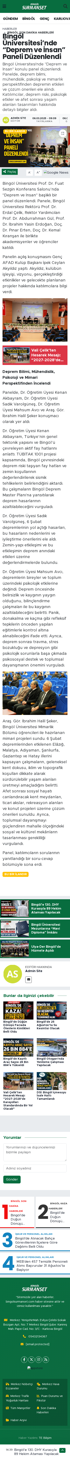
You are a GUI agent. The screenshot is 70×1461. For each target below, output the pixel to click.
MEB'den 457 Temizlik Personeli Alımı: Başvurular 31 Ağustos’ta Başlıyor (42, 1266)
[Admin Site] (12, 973)
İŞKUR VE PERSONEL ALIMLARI (33, 1234)
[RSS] (46, 1359)
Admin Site (33, 971)
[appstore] (35, 1369)
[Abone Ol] (56, 172)
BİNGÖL (28, 18)
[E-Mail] (28, 980)
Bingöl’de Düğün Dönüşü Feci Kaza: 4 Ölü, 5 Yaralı (58, 1217)
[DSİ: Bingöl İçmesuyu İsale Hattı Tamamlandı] (52, 1080)
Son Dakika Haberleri (46, 1410)
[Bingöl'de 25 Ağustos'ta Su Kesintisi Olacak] (52, 1010)
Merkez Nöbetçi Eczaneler (19, 1386)
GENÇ (44, 18)
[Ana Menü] (4, 6)
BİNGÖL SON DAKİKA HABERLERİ (30, 32)
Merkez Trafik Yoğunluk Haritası (17, 1398)
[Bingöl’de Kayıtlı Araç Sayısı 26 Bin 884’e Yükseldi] (18, 1047)
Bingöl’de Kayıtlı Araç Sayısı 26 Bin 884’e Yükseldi (15, 1062)
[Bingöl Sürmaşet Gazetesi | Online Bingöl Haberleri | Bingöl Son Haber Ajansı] (35, 6)
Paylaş (12, 171)
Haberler (10, 29)
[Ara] (65, 6)
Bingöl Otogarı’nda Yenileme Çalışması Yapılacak (50, 1062)
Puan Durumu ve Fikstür (50, 1398)
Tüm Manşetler (20, 1408)
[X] (31, 1359)
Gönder (12, 1179)
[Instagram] (38, 1359)
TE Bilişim (45, 1437)
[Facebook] (24, 1359)
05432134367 (37, 1336)
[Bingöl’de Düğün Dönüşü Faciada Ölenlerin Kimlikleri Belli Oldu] (18, 1010)
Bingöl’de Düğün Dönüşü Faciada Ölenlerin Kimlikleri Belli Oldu (21, 1220)
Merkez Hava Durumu (48, 1386)
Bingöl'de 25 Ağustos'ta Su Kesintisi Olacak (48, 1025)
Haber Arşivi (19, 1420)
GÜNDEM (10, 18)
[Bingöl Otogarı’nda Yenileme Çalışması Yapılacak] (52, 1047)
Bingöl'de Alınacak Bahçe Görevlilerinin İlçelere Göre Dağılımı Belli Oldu (36, 1242)
